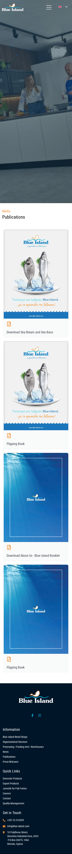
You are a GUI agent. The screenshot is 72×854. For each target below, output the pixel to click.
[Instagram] (40, 715)
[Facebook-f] (32, 715)
